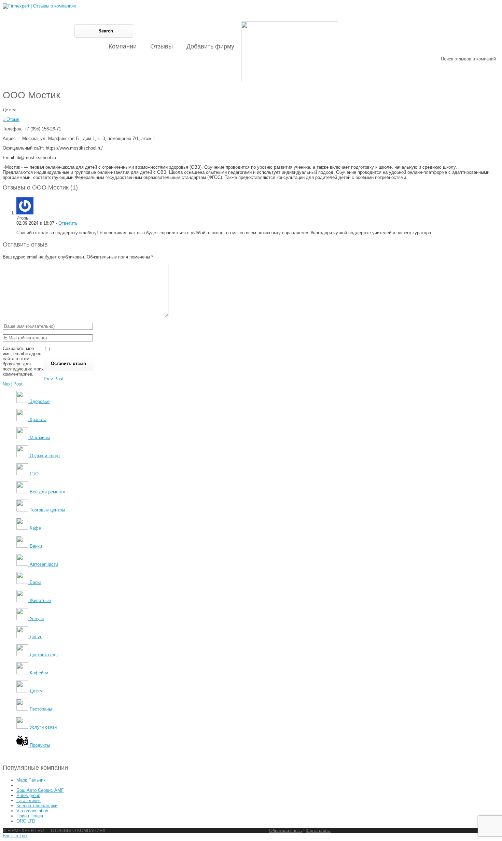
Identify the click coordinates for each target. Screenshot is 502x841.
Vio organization (32, 810)
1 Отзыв (11, 119)
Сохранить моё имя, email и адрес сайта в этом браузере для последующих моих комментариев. (23, 361)
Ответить (68, 223)
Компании (123, 46)
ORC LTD (25, 821)
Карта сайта (318, 830)
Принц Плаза (29, 815)
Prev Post (54, 378)
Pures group (28, 795)
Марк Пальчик (30, 780)
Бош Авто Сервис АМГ (40, 790)
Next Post (13, 384)
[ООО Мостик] (289, 80)
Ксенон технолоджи (36, 805)
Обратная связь (285, 830)
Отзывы (161, 46)
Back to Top (15, 835)
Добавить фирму (210, 46)
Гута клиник (28, 800)
